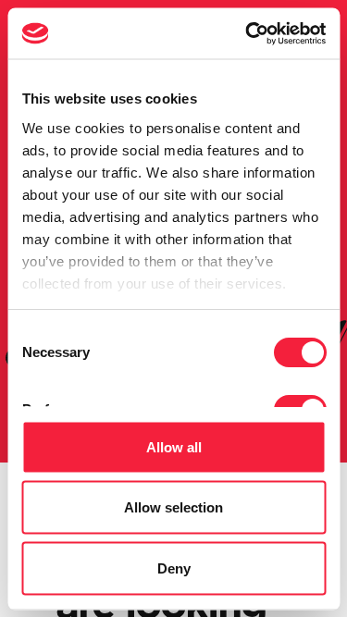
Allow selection (173, 507)
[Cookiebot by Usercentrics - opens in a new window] (247, 33)
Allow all (174, 446)
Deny (174, 567)
